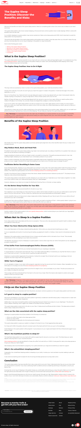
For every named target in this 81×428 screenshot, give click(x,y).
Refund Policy (71, 405)
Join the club (28, 411)
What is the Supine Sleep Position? (16, 46)
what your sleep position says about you (65, 375)
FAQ (60, 405)
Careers (61, 415)
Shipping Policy (72, 402)
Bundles (48, 2)
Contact (61, 413)
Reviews (61, 407)
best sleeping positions (10, 61)
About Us (71, 2)
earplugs (66, 371)
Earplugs (42, 2)
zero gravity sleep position (36, 211)
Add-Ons (54, 2)
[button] (78, 425)
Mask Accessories (52, 415)
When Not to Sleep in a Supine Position (17, 49)
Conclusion (10, 52)
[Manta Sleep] (4, 2)
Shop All (21, 2)
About (60, 402)
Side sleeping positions (10, 341)
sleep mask (58, 371)
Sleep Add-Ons (52, 413)
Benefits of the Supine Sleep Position (17, 48)
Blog (60, 410)
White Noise (35, 2)
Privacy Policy (71, 407)
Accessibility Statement (74, 413)
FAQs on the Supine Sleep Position (16, 51)
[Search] (77, 2)
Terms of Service (72, 410)
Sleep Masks (28, 2)
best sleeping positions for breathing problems (44, 170)
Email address (7, 409)
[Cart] (79, 2)
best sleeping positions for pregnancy (36, 265)
